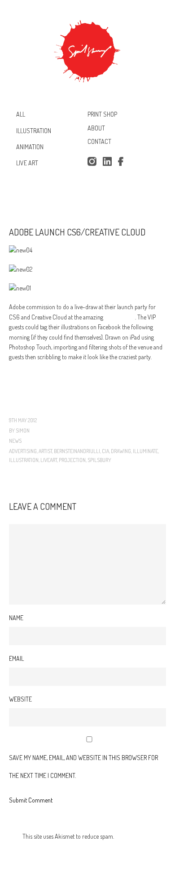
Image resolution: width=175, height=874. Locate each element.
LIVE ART (27, 163)
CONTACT (99, 142)
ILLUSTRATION (33, 130)
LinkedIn (107, 162)
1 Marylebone (120, 317)
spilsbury (99, 460)
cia (105, 451)
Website (20, 699)
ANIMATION (30, 147)
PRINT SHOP (102, 114)
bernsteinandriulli (77, 451)
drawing (121, 451)
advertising (23, 451)
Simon (23, 430)
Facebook (122, 162)
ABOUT (96, 128)
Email (16, 658)
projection (72, 460)
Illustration (24, 460)
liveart (48, 460)
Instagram (92, 162)
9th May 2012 (23, 420)
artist (45, 451)
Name (16, 618)
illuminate (145, 451)
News (15, 440)
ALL (20, 114)
